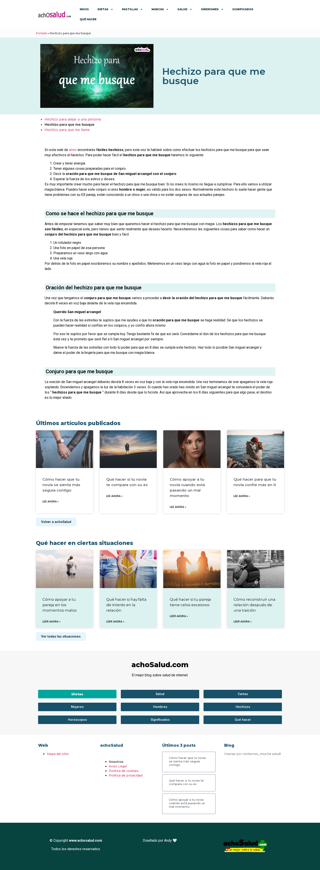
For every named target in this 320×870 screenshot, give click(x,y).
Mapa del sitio (58, 754)
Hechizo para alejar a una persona (73, 119)
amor (73, 150)
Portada (41, 33)
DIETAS (103, 9)
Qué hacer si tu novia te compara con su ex (186, 782)
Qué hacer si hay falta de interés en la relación (126, 604)
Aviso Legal (118, 766)
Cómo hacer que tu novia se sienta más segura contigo (61, 484)
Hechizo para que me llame (67, 129)
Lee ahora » (50, 501)
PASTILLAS (130, 9)
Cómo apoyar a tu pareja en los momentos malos (59, 604)
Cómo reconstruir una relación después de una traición (254, 604)
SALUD (182, 9)
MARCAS (158, 9)
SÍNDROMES (210, 9)
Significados (242, 9)
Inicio (84, 9)
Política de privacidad (125, 775)
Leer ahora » (51, 621)
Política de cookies (123, 771)
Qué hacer (88, 19)
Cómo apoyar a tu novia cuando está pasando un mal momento (187, 803)
